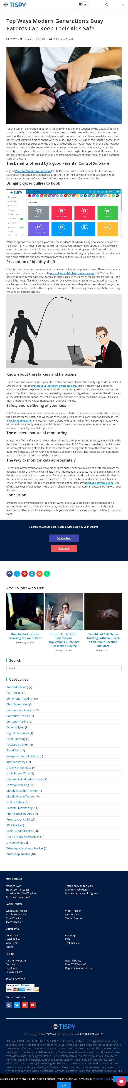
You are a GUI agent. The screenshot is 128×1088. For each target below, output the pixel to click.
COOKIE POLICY (103, 1079)
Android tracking (17, 687)
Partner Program (16, 960)
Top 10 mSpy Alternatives (22, 837)
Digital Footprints (17, 733)
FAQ (67, 939)
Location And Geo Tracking (21, 893)
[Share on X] (17, 574)
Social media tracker (19, 831)
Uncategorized (15, 842)
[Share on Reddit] (39, 574)
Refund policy (73, 960)
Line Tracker (72, 914)
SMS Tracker (14, 825)
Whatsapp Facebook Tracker (24, 848)
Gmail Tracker (14, 918)
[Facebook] (9, 1005)
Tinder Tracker (73, 918)
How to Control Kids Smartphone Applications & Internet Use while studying (63, 640)
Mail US (98, 1034)
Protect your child (18, 819)
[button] (106, 4)
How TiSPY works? (75, 964)
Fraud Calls (13, 750)
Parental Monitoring (19, 808)
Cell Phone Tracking (64, 39)
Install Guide (13, 939)
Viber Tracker (73, 910)
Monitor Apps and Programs (82, 893)
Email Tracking (15, 739)
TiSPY (14, 39)
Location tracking (17, 785)
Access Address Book (18, 897)
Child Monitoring (17, 704)
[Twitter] (17, 1005)
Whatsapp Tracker (16, 910)
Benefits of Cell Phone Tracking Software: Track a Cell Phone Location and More (103, 640)
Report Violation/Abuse (79, 968)
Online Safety (15, 802)
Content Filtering (17, 721)
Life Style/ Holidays (18, 767)
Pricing (9, 946)
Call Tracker (14, 693)
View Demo (12, 943)
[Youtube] (33, 1005)
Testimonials (72, 943)
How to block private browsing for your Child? (25, 636)
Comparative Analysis (20, 710)
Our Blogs (70, 935)
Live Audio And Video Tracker (25, 779)
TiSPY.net (50, 1034)
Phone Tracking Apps (20, 814)
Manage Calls (13, 886)
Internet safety (15, 762)
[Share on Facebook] (9, 574)
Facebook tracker (17, 744)
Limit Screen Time (18, 773)
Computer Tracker (18, 716)
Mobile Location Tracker (22, 791)
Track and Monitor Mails (79, 886)
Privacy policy (14, 971)
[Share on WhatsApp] (47, 574)
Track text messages (18, 889)
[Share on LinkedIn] (32, 574)
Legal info (11, 968)
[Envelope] (25, 1005)
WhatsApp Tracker (18, 854)
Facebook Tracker (16, 914)
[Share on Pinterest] (24, 574)
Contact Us (12, 964)
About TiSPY (13, 935)
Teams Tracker (14, 922)
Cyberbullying (15, 727)
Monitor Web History (77, 889)
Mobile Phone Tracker (20, 796)
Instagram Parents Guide (22, 756)
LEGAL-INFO (87, 1034)
